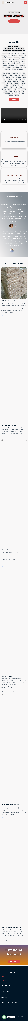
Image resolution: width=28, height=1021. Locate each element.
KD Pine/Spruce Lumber (8, 425)
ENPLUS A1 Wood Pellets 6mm (11, 301)
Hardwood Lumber (5, 993)
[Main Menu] (25, 2)
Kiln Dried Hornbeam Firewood (11, 549)
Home (3, 976)
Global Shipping (14, 156)
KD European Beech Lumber (10, 804)
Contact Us (4, 982)
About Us (3, 978)
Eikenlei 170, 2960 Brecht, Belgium (9, 1002)
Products (3, 980)
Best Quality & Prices (14, 175)
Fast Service (14, 138)
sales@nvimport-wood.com (8, 1005)
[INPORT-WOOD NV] (8, 2)
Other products (5, 994)
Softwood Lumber (5, 991)
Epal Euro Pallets (7, 676)
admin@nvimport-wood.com (8, 1007)
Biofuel (3, 989)
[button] (14, 21)
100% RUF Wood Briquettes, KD (11, 927)
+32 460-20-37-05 (5, 1004)
